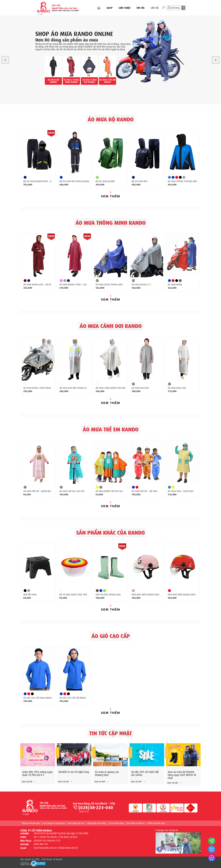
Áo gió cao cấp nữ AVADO (72, 698)
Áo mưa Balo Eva (177, 388)
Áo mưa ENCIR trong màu (109, 284)
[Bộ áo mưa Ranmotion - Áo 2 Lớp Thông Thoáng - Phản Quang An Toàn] (38, 152)
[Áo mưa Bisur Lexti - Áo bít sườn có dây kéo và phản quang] (38, 255)
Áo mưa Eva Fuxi (140, 388)
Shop (110, 7)
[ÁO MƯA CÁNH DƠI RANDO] (89, 66)
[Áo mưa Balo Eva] (182, 359)
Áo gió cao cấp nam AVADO (37, 698)
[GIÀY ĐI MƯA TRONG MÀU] (110, 565)
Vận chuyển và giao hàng (54, 823)
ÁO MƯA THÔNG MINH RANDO (71, 81)
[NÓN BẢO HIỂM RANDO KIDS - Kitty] (146, 565)
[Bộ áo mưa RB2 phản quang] (74, 152)
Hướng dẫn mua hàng (96, 823)
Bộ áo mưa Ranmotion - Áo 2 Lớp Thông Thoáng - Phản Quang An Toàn (38, 181)
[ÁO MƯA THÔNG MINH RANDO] (71, 66)
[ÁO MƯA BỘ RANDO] (53, 66)
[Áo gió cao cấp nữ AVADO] (74, 669)
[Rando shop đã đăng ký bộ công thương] (38, 863)
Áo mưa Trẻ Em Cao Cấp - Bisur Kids (74, 491)
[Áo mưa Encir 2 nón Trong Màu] (38, 359)
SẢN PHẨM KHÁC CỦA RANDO (110, 533)
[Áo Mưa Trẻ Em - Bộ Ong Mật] (146, 462)
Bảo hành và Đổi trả (135, 823)
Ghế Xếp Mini (30, 594)
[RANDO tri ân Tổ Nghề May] (74, 755)
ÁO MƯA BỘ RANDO (53, 81)
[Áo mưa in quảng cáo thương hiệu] (110, 755)
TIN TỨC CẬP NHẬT (110, 733)
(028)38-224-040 (95, 807)
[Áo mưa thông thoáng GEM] (182, 152)
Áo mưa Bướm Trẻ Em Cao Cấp (110, 491)
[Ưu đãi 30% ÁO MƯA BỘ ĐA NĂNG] (146, 755)
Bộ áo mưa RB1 (140, 181)
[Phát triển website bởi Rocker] (25, 863)
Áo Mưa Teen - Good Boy (181, 491)
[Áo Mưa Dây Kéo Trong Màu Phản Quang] (74, 359)
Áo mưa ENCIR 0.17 (141, 284)
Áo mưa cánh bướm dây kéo (110, 388)
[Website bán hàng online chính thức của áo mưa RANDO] (43, 7)
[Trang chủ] (99, 8)
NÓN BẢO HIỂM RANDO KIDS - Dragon (183, 594)
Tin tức (140, 7)
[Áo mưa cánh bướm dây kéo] (110, 359)
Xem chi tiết (27, 781)
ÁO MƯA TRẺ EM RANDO (107, 81)
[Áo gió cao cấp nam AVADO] (38, 669)
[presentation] (5, 60)
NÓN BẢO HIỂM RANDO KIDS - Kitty (147, 594)
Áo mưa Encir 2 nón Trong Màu (38, 388)
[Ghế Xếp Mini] (38, 565)
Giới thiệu (124, 7)
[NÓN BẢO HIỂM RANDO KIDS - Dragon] (182, 565)
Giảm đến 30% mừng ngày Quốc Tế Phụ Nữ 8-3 (37, 773)
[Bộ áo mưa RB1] (146, 152)
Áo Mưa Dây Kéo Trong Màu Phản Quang (74, 388)
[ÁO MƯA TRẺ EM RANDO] (107, 66)
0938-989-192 (41, 844)
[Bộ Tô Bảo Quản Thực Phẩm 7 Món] (74, 565)
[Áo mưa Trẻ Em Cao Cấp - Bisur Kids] (74, 462)
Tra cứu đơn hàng (116, 823)
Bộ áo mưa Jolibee (105, 181)
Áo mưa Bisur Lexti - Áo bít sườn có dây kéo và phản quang (38, 284)
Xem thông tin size (76, 823)
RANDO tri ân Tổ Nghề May (74, 771)
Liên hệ (155, 7)
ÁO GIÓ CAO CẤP (110, 636)
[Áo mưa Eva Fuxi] (146, 359)
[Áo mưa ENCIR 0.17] (146, 255)
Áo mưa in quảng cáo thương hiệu (107, 773)
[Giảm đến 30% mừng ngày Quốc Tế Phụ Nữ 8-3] (37, 755)
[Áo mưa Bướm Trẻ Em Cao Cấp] (110, 462)
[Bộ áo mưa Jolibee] (110, 152)
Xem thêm (110, 196)
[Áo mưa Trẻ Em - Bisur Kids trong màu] (38, 462)
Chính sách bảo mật (156, 823)
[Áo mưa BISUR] (182, 255)
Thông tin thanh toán (31, 823)
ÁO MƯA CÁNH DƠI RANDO (89, 81)
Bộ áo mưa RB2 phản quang (74, 181)
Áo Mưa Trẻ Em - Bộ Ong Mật (147, 491)
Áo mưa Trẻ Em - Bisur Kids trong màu (38, 491)
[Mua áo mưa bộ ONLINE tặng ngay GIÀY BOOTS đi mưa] (183, 755)
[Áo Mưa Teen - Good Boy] (182, 462)
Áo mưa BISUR (175, 284)
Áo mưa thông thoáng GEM (182, 181)
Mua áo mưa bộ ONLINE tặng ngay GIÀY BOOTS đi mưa (182, 774)
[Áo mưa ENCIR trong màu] (110, 255)
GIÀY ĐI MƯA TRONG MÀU (108, 594)
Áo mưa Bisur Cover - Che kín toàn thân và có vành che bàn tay (74, 284)
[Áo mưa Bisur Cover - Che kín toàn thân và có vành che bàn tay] (74, 255)
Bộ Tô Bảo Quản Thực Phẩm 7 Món (74, 594)
